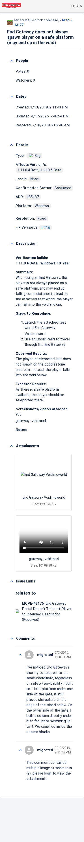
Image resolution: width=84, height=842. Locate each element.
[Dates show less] (11, 96)
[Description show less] (11, 243)
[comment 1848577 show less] (20, 750)
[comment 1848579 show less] (20, 654)
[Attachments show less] (11, 446)
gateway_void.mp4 (31, 421)
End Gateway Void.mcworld (43, 497)
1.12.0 (45, 227)
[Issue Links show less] (11, 581)
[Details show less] (11, 145)
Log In (76, 6)
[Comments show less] (11, 638)
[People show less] (11, 60)
